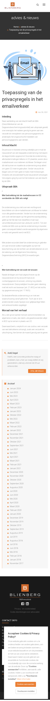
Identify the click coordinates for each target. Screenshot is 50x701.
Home (16, 27)
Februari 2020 (15, 510)
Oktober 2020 (15, 480)
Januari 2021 (15, 468)
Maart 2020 (14, 506)
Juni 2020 (14, 495)
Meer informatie (23, 679)
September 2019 (17, 529)
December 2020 (16, 472)
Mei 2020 (13, 499)
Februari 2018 (15, 556)
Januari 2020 (15, 514)
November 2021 (16, 438)
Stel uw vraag (37, 371)
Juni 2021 (14, 449)
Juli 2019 (13, 537)
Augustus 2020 (16, 487)
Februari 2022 (15, 426)
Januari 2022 (15, 430)
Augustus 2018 (16, 541)
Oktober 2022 (15, 415)
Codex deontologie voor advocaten (25, 612)
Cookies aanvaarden (25, 684)
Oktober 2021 (15, 442)
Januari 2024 (15, 388)
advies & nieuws (28, 27)
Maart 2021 (14, 461)
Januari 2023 (15, 411)
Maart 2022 (14, 423)
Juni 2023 (14, 392)
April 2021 (14, 457)
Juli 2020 (13, 491)
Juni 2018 (14, 548)
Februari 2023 (15, 407)
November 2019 (16, 522)
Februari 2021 (15, 465)
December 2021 (16, 434)
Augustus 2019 (16, 533)
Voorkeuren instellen (26, 691)
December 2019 (16, 518)
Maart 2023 (14, 404)
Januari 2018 (15, 560)
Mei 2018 (13, 552)
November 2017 (16, 563)
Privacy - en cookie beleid (25, 609)
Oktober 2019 (15, 525)
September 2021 (17, 445)
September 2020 (17, 484)
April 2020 (14, 503)
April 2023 (14, 400)
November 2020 (16, 476)
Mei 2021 (13, 453)
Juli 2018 (13, 544)
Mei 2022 (13, 419)
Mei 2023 (13, 396)
